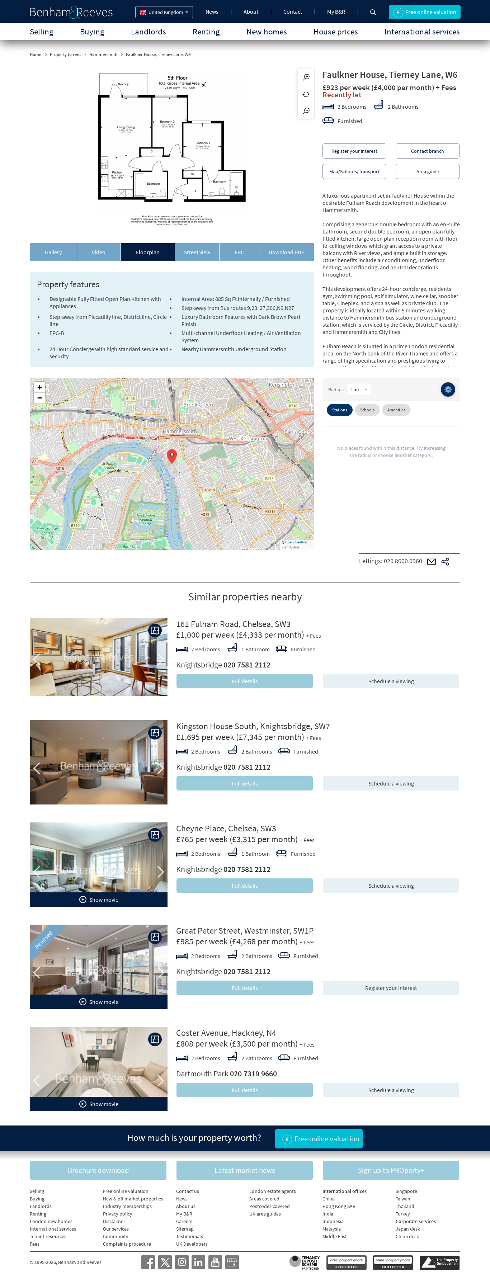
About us (185, 1206)
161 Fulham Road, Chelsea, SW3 (233, 623)
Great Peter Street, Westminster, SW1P (245, 930)
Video (98, 252)
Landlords (148, 31)
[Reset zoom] (306, 94)
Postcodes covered (269, 1206)
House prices (336, 31)
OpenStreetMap (296, 542)
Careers (184, 1221)
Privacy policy (117, 1213)
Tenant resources (48, 1236)
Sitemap (185, 1229)
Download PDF (286, 252)
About (251, 11)
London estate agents (272, 1191)
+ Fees (446, 87)
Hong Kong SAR (338, 1206)
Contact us (187, 1191)
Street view (197, 252)
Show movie (103, 899)
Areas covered (264, 1198)
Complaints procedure (127, 1244)
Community (115, 1236)
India (327, 1213)
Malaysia (331, 1229)
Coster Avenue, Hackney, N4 (226, 1032)
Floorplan (148, 252)
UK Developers (192, 1244)
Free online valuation (126, 1191)
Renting (206, 31)
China (328, 1198)
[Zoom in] (306, 77)
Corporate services (416, 1221)
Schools (367, 409)
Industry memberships (127, 1206)
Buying (92, 31)
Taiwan (403, 1198)
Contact (292, 11)
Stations (339, 409)
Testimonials (189, 1236)
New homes (266, 31)
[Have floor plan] (155, 630)
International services (422, 31)
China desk (407, 1236)
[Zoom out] (306, 111)
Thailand (405, 1206)
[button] (172, 456)
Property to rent (65, 54)
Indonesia (333, 1221)
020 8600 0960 (403, 561)
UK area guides (265, 1213)
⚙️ (448, 389)
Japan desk (408, 1229)
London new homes (51, 1221)
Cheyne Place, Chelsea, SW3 (226, 828)
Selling (41, 31)
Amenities (396, 409)
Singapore (406, 1191)
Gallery (53, 252)
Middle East (334, 1236)
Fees (34, 1244)
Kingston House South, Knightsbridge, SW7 (253, 726)
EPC (239, 252)
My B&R (336, 11)
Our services (116, 1229)
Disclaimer (114, 1221)
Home (35, 54)
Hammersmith (103, 54)
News (212, 11)
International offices (344, 1191)
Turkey (403, 1213)
